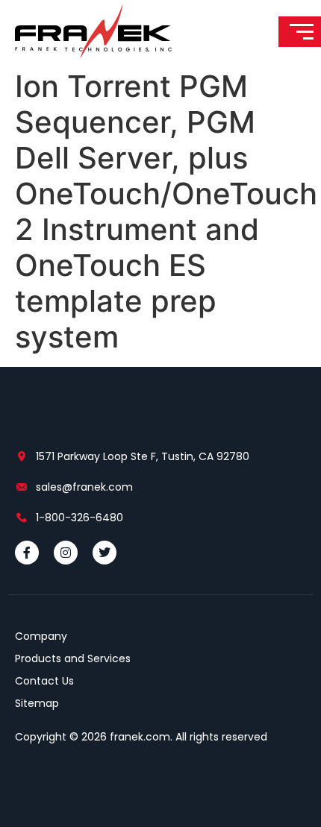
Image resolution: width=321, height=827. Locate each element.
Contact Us (44, 680)
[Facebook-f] (27, 553)
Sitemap (37, 703)
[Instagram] (66, 553)
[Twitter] (104, 553)
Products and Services (73, 658)
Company (41, 636)
